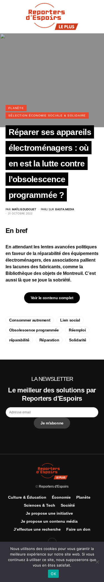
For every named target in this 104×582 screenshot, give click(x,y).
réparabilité (19, 340)
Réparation (49, 340)
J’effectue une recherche (37, 529)
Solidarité (77, 340)
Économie (61, 497)
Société (68, 505)
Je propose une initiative (49, 513)
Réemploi (77, 330)
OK (53, 574)
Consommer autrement (29, 320)
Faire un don (78, 529)
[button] (7, 16)
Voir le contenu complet (52, 298)
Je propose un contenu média (49, 521)
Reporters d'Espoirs (54, 486)
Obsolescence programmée (34, 330)
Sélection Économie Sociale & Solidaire (47, 115)
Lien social (70, 320)
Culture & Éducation (27, 497)
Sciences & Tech (39, 505)
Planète (16, 108)
